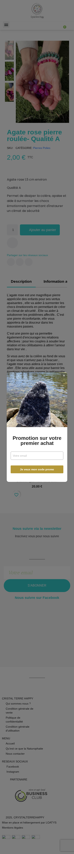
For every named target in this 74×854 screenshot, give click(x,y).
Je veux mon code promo (37, 469)
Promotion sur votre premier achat (37, 441)
